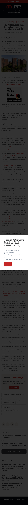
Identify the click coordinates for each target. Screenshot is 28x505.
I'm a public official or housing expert (14, 254)
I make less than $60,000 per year (14, 259)
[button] (26, 237)
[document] (14, 252)
